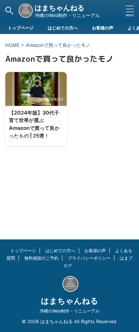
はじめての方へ (63, 28)
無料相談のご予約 (41, 258)
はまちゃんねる (59, 8)
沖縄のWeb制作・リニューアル (69, 311)
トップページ (21, 28)
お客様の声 (102, 28)
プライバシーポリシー (89, 258)
